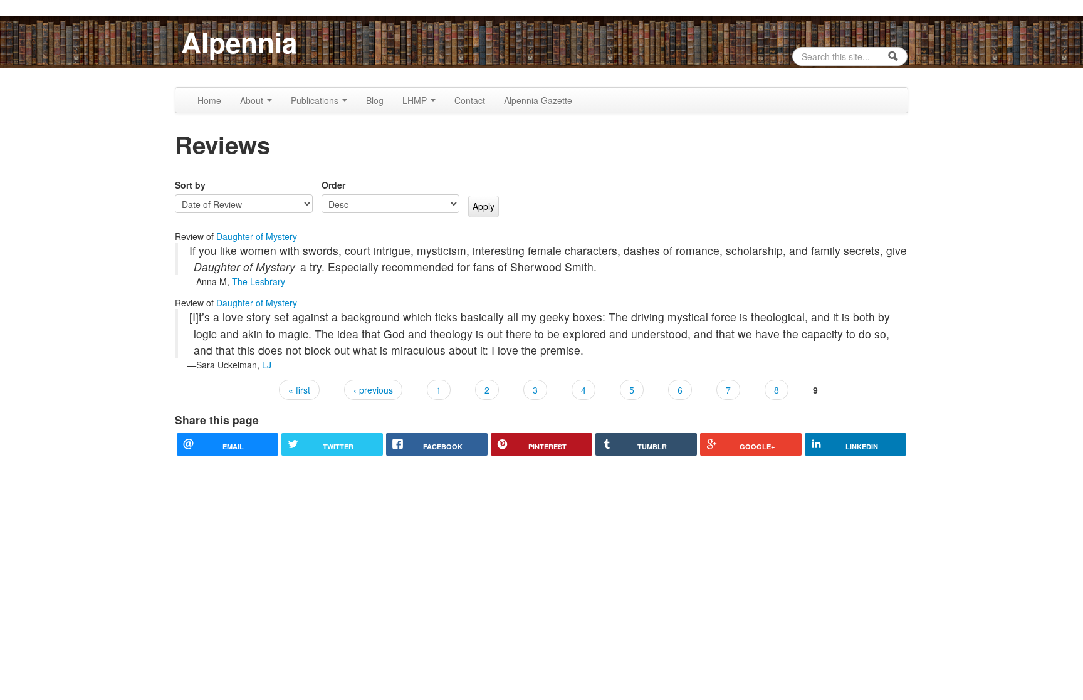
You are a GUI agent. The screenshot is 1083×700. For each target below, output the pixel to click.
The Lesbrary (258, 281)
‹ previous (373, 390)
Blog (375, 100)
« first (299, 390)
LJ (266, 364)
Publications (316, 100)
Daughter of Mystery (256, 236)
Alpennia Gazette (538, 100)
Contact (469, 100)
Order (333, 185)
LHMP (415, 100)
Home (209, 100)
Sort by (190, 185)
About (253, 100)
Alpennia (239, 42)
